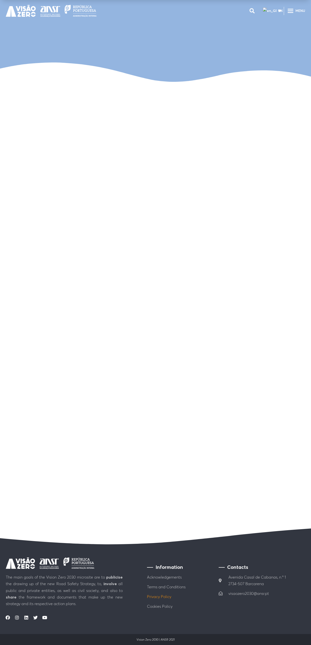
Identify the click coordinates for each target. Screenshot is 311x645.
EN (278, 11)
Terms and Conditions (166, 586)
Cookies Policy (160, 606)
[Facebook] (7, 617)
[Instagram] (17, 617)
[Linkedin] (26, 617)
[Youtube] (44, 617)
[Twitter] (35, 617)
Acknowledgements (164, 577)
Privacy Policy (159, 596)
